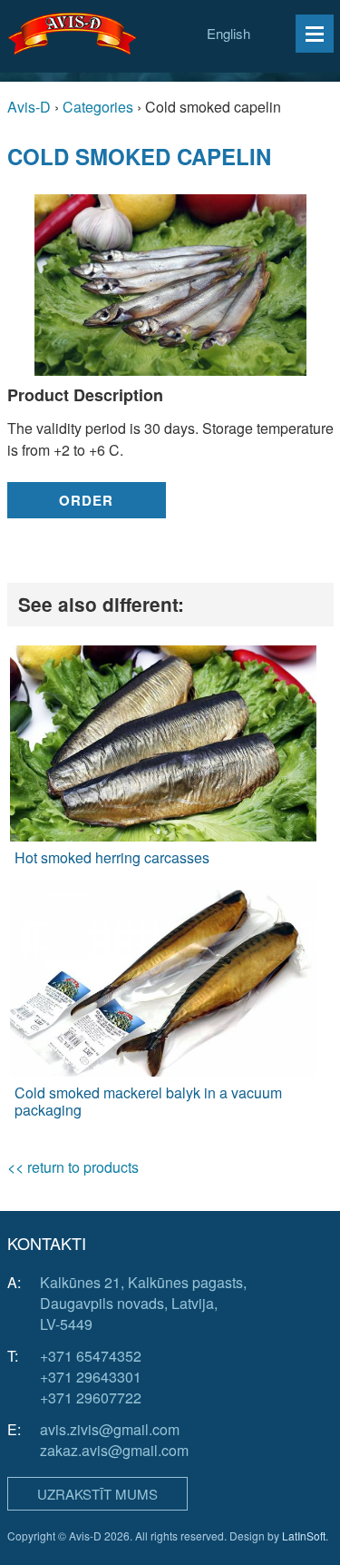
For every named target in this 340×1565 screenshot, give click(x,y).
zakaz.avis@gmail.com (114, 1450)
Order (86, 500)
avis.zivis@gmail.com (110, 1429)
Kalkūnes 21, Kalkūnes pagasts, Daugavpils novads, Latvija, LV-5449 (143, 1303)
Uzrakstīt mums (97, 1493)
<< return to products (73, 1167)
